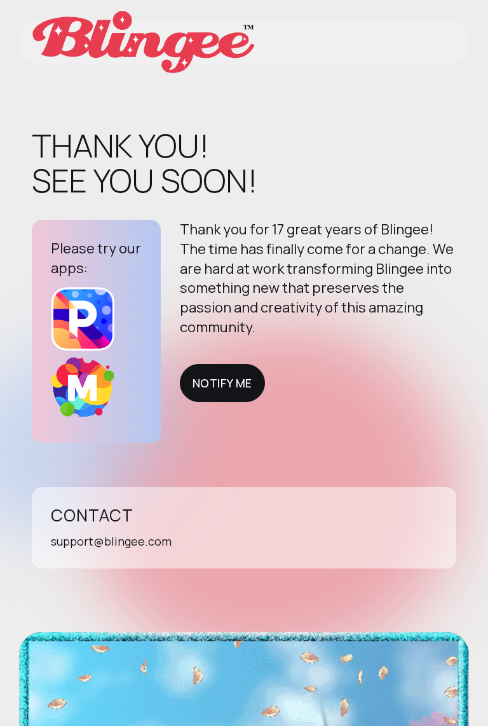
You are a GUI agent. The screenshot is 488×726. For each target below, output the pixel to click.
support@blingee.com (111, 541)
